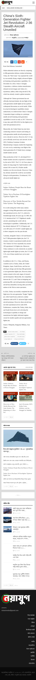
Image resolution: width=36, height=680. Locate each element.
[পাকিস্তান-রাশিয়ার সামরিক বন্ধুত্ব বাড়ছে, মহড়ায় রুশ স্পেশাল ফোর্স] (7, 539)
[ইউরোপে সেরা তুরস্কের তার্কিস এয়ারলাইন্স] (7, 529)
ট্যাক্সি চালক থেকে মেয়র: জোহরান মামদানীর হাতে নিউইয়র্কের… (18, 460)
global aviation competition (9, 336)
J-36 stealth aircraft (20, 336)
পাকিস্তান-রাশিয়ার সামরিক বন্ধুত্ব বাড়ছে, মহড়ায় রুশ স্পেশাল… (22, 538)
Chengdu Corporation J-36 (9, 334)
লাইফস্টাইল (32, 663)
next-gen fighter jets (8, 339)
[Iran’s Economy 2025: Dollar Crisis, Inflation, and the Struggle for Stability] (26, 396)
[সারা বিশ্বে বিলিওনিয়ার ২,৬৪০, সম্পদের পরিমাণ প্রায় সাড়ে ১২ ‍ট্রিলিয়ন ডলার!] (7, 520)
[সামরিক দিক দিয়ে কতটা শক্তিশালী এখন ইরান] (7, 557)
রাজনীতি (33, 652)
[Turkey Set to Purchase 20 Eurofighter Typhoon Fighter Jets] (26, 376)
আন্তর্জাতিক (32, 645)
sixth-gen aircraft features (19, 339)
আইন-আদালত (31, 633)
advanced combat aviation (13, 331)
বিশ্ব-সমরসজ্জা (31, 615)
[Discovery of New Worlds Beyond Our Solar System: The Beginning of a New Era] (10, 396)
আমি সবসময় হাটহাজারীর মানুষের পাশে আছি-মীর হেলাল (16, 457)
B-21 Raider (22, 331)
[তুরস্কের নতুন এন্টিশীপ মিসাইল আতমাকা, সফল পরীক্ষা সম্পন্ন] (7, 576)
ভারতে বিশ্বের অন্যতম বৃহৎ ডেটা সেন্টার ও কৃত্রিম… (15, 482)
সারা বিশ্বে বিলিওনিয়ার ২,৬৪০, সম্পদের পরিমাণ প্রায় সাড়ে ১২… (22, 519)
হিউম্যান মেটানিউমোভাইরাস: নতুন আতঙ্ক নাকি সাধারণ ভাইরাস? (8, 358)
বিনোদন (33, 659)
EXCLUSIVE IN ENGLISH (11, 373)
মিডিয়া (33, 622)
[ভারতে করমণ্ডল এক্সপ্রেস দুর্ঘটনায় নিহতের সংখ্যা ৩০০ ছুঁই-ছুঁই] (7, 548)
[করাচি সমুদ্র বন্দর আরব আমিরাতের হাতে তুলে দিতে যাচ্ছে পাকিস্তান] (7, 510)
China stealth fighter (21, 334)
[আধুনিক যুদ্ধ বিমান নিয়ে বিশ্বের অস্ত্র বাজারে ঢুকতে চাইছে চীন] (7, 567)
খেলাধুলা (33, 626)
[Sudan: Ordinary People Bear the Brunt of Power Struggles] (10, 376)
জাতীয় (33, 641)
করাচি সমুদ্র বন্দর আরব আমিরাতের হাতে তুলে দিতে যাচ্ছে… (22, 509)
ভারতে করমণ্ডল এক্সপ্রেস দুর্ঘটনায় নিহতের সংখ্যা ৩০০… (22, 547)
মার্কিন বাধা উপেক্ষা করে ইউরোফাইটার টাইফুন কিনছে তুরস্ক (17, 479)
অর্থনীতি (33, 656)
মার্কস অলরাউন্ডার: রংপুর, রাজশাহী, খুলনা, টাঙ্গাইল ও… (16, 464)
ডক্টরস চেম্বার (31, 637)
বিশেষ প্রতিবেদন (30, 649)
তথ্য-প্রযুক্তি (31, 619)
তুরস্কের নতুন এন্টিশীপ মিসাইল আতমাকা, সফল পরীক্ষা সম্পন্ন (21, 575)
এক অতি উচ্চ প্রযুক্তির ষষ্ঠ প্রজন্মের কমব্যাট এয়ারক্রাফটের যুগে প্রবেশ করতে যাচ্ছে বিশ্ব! (27, 358)
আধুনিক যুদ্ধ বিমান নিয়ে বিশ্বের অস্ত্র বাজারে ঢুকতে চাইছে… (21, 566)
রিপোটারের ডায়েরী (30, 629)
